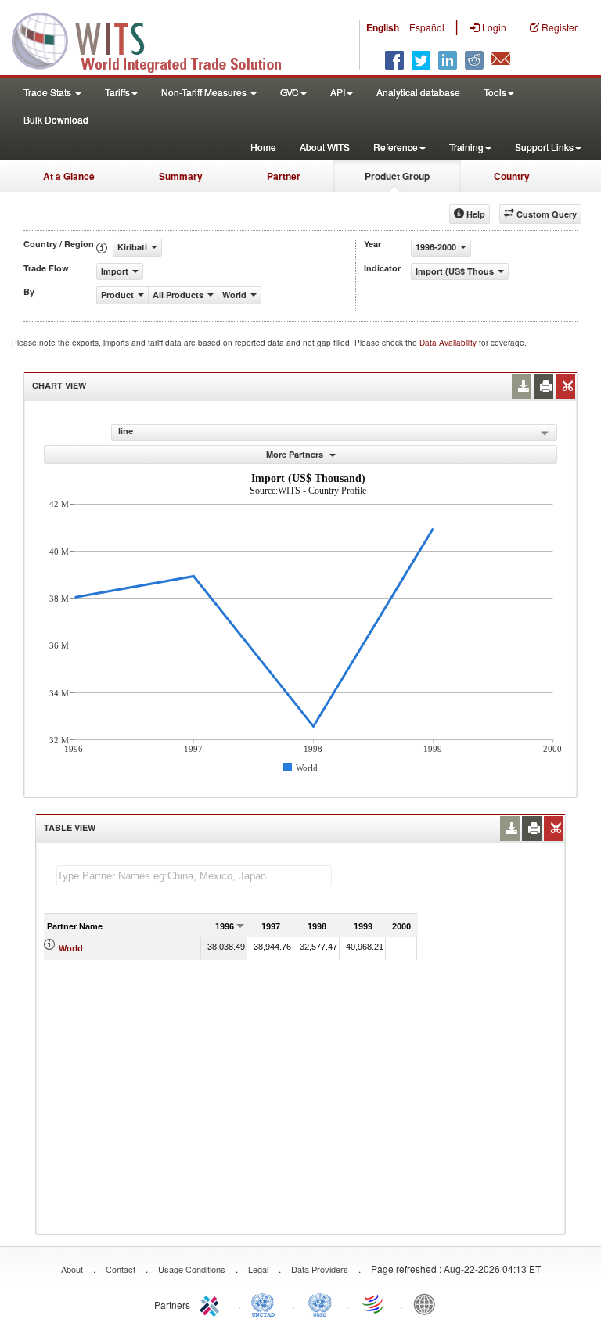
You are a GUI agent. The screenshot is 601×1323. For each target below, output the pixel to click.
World (71, 948)
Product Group (397, 176)
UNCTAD (266, 1303)
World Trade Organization (374, 1303)
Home (263, 146)
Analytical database (418, 92)
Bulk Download (55, 119)
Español (426, 27)
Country (512, 176)
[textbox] (194, 875)
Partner (283, 176)
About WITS (325, 146)
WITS (156, 39)
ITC (212, 1303)
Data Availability (449, 342)
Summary (181, 176)
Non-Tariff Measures (205, 92)
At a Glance (69, 176)
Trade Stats (48, 92)
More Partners (296, 454)
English (382, 27)
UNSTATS (320, 1303)
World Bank (428, 1303)
